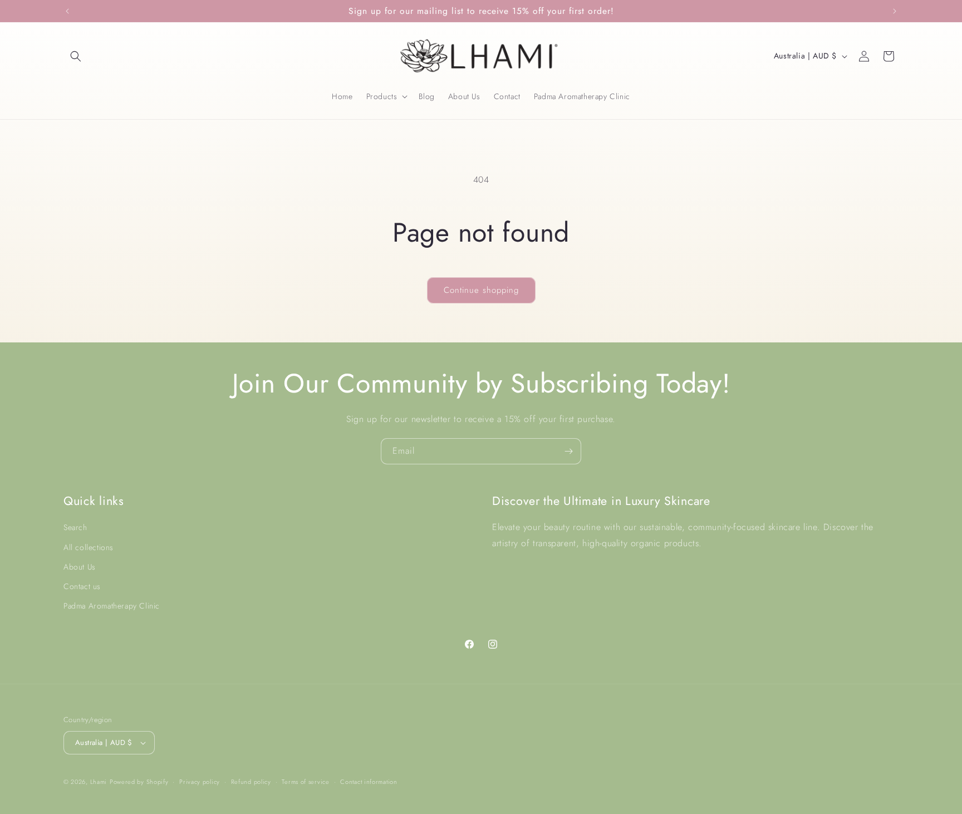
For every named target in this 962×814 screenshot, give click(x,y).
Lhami (98, 781)
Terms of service (305, 781)
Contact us (82, 586)
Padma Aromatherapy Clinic (111, 605)
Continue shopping (481, 290)
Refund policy (251, 781)
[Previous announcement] (67, 11)
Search (75, 527)
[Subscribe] (568, 451)
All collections (88, 547)
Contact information (368, 781)
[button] (75, 56)
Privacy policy (199, 781)
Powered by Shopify (139, 781)
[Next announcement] (894, 11)
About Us (79, 566)
